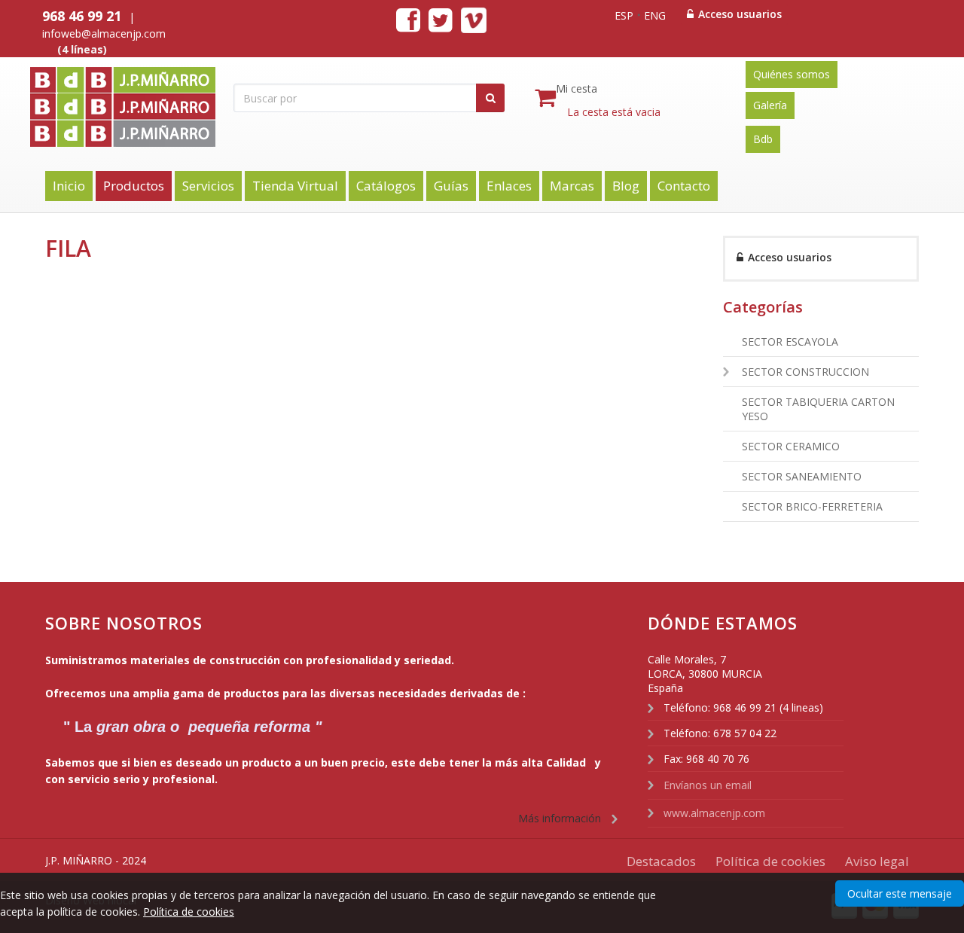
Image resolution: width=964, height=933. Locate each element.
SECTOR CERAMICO (791, 446)
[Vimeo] (474, 22)
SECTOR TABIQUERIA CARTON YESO (818, 409)
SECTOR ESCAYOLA (790, 341)
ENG (655, 15)
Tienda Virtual (295, 185)
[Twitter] (441, 19)
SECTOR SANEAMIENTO (802, 476)
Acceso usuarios (738, 14)
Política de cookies (188, 911)
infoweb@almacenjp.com (104, 33)
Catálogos (386, 185)
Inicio (69, 185)
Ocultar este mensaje (899, 893)
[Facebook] (408, 19)
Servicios (208, 185)
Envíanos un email (708, 785)
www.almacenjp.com (714, 813)
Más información (559, 818)
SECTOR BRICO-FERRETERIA (812, 506)
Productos (133, 185)
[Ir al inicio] (143, 111)
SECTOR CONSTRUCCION (805, 371)
